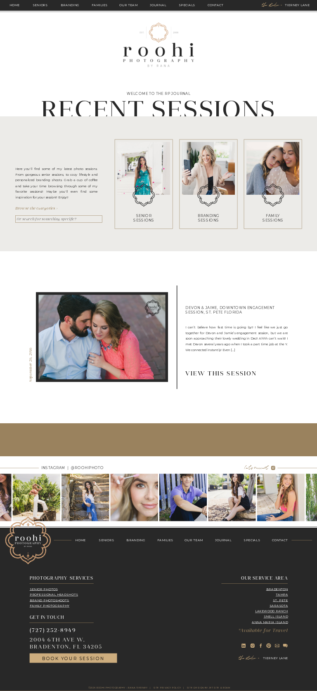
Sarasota (279, 605)
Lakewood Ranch (271, 611)
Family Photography (50, 605)
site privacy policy (167, 687)
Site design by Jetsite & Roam (208, 687)
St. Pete (280, 600)
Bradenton (277, 589)
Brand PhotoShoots (49, 600)
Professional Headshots (54, 595)
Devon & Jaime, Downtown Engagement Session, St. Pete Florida (229, 309)
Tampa (282, 595)
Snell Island (276, 616)
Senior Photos (44, 589)
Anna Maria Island (270, 622)
